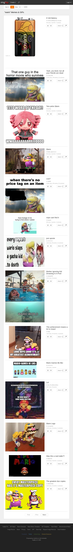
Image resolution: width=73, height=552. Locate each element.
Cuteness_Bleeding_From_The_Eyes (54, 20)
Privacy (23, 529)
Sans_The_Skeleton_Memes (53, 384)
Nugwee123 (50, 458)
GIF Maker (12, 526)
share (59, 25)
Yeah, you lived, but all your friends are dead (55, 72)
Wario (48, 149)
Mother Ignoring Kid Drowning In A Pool (54, 273)
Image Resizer (11, 529)
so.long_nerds (50, 75)
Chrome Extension (46, 534)
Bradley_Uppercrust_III (52, 151)
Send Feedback (62, 529)
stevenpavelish (50, 426)
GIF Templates (45, 526)
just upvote (50, 238)
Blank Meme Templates (34, 526)
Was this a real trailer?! (55, 456)
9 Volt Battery (51, 18)
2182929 (49, 181)
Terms (28, 529)
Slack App (38, 529)
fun (6, 7)
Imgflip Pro (5, 526)
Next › (44, 515)
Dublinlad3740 (50, 276)
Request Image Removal (49, 529)
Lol (47, 382)
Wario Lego (50, 424)
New (16, 7)
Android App (37, 534)
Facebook (24, 534)
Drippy (49, 331)
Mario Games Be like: (54, 363)
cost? (48, 179)
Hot (12, 7)
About (18, 529)
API (33, 529)
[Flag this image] (66, 25)
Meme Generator (21, 526)
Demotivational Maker (64, 526)
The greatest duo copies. (56, 481)
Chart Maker (54, 526)
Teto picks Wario (52, 106)
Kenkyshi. (49, 220)
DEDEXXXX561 (50, 483)
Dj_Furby (49, 108)
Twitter (30, 534)
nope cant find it (52, 218)
